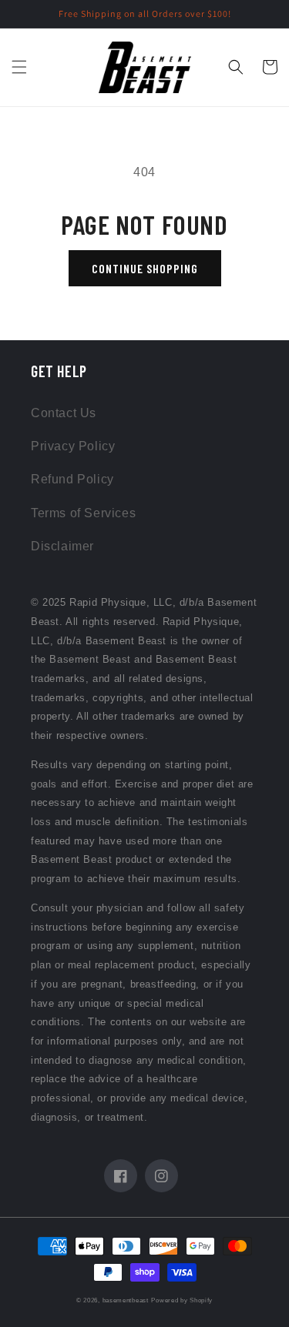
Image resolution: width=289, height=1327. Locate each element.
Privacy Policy (73, 446)
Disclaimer (62, 546)
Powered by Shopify (182, 1300)
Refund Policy (72, 479)
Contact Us (63, 412)
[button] (19, 67)
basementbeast (125, 1300)
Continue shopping (145, 268)
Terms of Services (83, 513)
